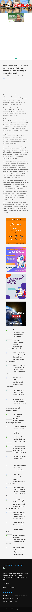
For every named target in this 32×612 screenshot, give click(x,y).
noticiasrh (8, 76)
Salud (22, 76)
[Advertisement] (16, 39)
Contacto (6, 583)
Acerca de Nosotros (9, 587)
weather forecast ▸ (16, 243)
